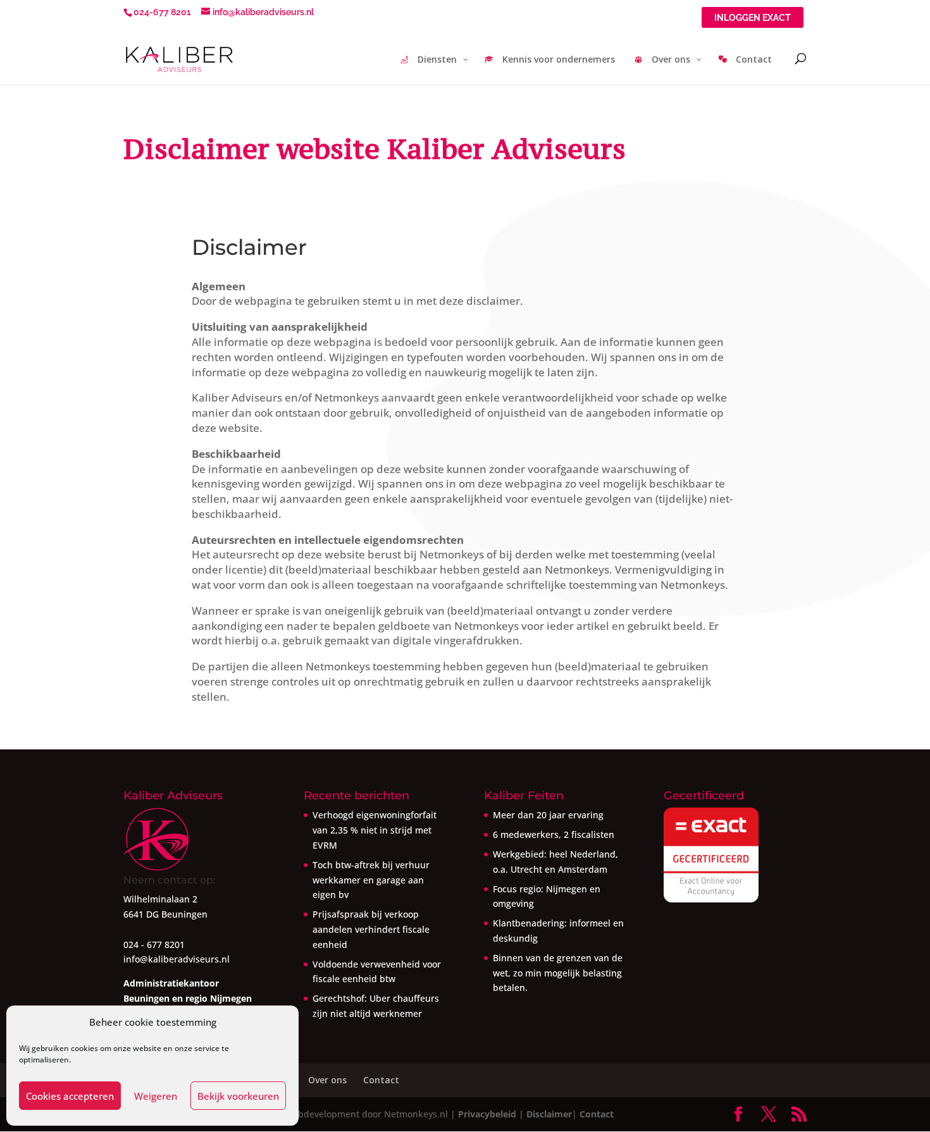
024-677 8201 (162, 12)
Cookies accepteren (70, 1096)
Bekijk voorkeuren (238, 1096)
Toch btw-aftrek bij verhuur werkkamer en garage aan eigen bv (371, 880)
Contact (381, 1080)
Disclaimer (549, 1114)
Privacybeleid (487, 1114)
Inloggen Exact (752, 18)
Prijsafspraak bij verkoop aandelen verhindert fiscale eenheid (371, 929)
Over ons (327, 1080)
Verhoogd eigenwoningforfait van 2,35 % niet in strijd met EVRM (375, 830)
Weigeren (155, 1096)
